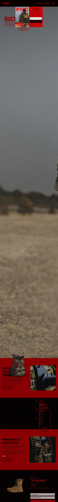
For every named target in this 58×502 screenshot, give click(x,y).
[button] (41, 8)
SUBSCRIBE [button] (36, 21)
